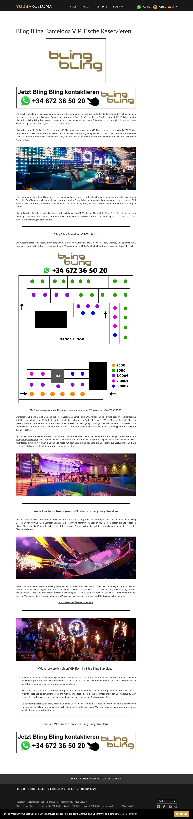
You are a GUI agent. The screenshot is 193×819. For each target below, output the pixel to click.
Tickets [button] (117, 7)
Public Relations (56, 789)
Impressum (21, 802)
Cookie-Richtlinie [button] (128, 813)
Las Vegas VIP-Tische (111, 806)
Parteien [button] (86, 7)
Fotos (31, 789)
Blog (41, 789)
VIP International (86, 789)
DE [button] (173, 7)
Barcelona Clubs (37, 806)
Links (71, 789)
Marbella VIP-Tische (92, 806)
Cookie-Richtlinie (48, 802)
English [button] (162, 801)
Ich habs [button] (181, 813)
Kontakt (20, 789)
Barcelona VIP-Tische (72, 806)
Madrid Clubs (22, 806)
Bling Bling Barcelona (42, 114)
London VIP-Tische (53, 806)
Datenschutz (33, 802)
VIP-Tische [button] (102, 7)
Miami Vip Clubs (129, 806)
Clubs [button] (73, 7)
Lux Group (80, 802)
